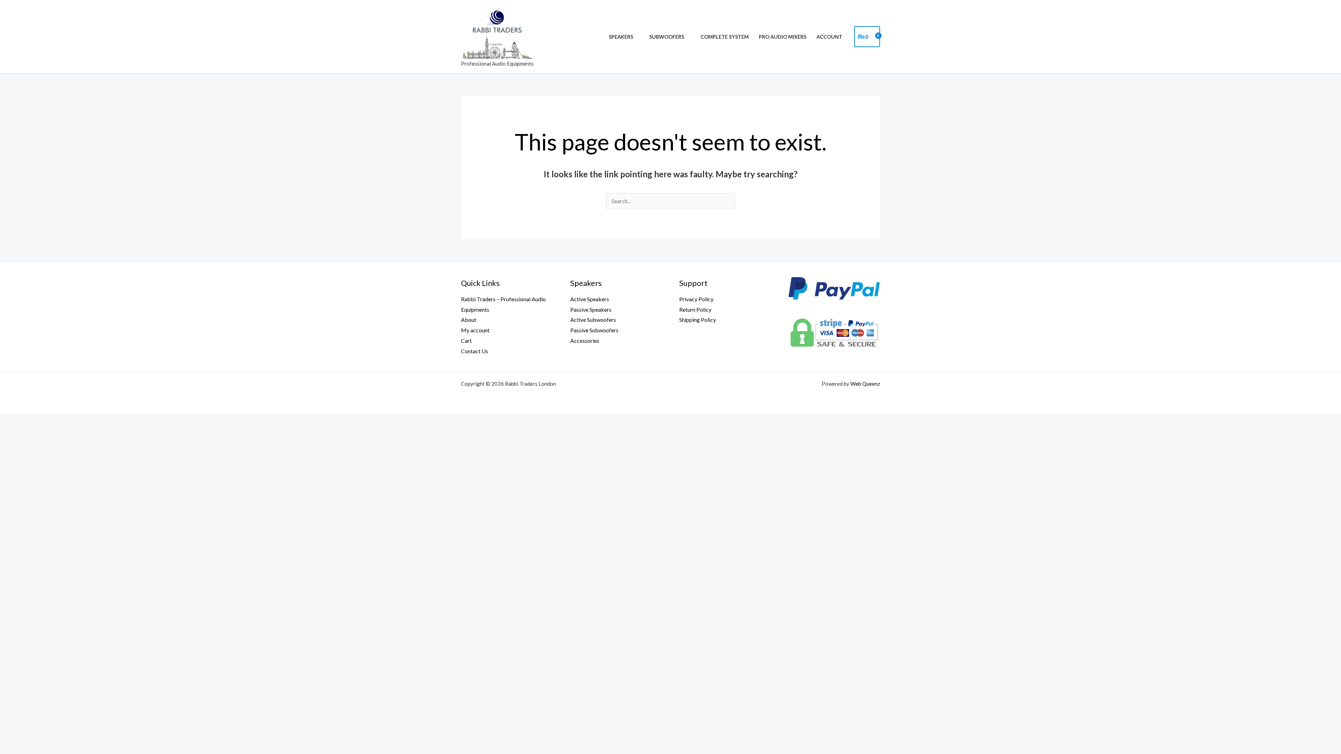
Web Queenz (865, 383)
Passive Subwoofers (594, 330)
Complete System (725, 37)
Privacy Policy (696, 299)
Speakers (621, 37)
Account (829, 37)
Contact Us (474, 351)
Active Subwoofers (593, 319)
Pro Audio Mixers (782, 37)
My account (475, 330)
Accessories (584, 340)
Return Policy (695, 309)
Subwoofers (666, 37)
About (468, 319)
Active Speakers (589, 299)
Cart (466, 340)
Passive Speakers (590, 309)
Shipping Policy (697, 319)
